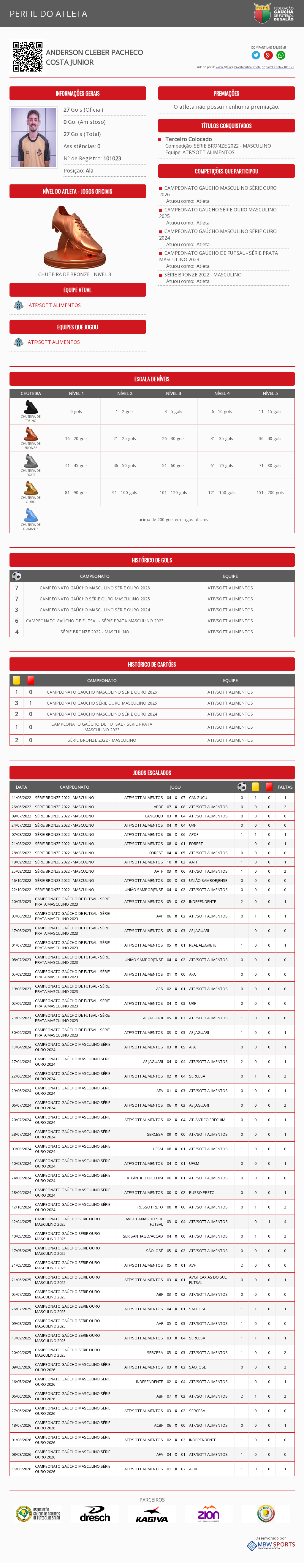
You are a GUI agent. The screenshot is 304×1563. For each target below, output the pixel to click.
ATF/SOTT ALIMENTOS (55, 305)
